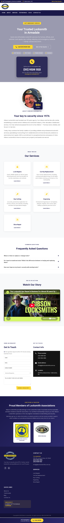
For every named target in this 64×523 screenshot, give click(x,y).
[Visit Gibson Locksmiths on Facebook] (5, 468)
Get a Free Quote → (57, 1)
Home (3, 12)
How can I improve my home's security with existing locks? (21, 267)
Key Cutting (36, 477)
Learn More (17, 181)
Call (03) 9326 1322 (24, 47)
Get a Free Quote (41, 47)
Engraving (35, 480)
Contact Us (7, 497)
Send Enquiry (23, 388)
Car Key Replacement (39, 475)
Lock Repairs (36, 473)
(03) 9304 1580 (42, 358)
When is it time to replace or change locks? (17, 256)
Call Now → (9, 506)
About (9, 12)
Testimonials (23, 12)
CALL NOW (37, 520)
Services (14, 12)
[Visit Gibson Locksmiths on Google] (8, 468)
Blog (30, 12)
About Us (6, 491)
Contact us (37, 12)
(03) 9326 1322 (32, 69)
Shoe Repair (36, 482)
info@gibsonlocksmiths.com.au (46, 365)
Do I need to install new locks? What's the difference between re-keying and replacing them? (29, 261)
